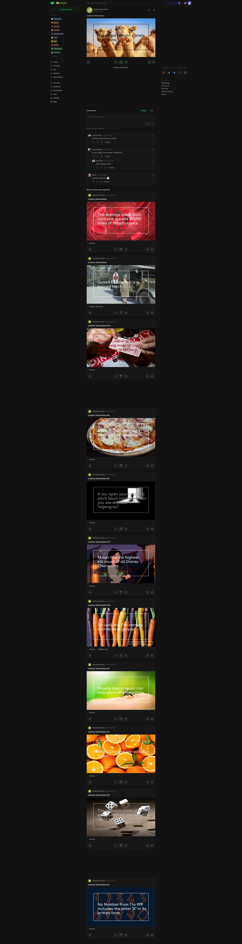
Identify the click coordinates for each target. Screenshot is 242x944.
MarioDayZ (99, 161)
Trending (56, 66)
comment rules (110, 128)
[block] (153, 62)
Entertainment (57, 34)
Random (56, 73)
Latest (55, 62)
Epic (54, 41)
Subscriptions (58, 77)
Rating (144, 110)
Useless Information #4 (98, 668)
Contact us (165, 86)
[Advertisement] (175, 35)
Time (151, 110)
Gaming (55, 26)
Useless (92, 243)
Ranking (56, 98)
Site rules (164, 89)
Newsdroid (56, 19)
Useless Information (121, 67)
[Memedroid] (52, 3)
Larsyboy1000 (97, 135)
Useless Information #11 (99, 542)
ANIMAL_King (103, 649)
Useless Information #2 (98, 731)
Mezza (94, 175)
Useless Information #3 (98, 795)
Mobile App (165, 83)
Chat (55, 94)
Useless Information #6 (98, 415)
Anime (54, 45)
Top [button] (54, 69)
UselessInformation (101, 9)
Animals (55, 30)
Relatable (55, 52)
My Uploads (57, 90)
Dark (54, 37)
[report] (149, 62)
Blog (55, 102)
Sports (54, 23)
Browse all (54, 56)
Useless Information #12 (99, 325)
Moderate (57, 86)
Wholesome (56, 49)
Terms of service (167, 91)
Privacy (163, 94)
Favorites (56, 83)
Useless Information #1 (98, 884)
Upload (66, 9)
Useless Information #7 (98, 478)
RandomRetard (97, 149)
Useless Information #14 (99, 605)
